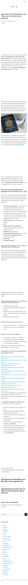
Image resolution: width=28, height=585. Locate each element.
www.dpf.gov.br (17, 403)
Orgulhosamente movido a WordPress (9, 579)
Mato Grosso (6, 545)
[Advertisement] (14, 39)
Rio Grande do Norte (8, 468)
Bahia (4, 532)
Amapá (5, 529)
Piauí (4, 558)
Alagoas (5, 527)
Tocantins (5, 574)
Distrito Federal (7, 536)
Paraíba (5, 552)
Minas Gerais (6, 549)
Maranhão (5, 543)
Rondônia (5, 565)
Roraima (5, 567)
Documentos (6, 538)
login (12, 505)
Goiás (4, 542)
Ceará (4, 534)
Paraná (5, 554)
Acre (4, 525)
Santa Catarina (7, 569)
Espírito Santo (6, 540)
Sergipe (5, 572)
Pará (4, 551)
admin (3, 23)
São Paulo (5, 571)
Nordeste (6, 471)
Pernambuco (6, 556)
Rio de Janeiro (6, 560)
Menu (13, 6)
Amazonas (5, 531)
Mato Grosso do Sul (8, 547)
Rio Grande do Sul (7, 563)
